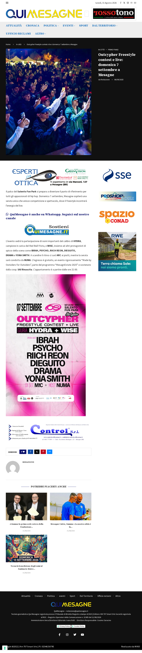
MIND (137, 646)
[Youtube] (131, 3)
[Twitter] (124, 3)
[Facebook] (121, 3)
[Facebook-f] (59, 634)
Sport (83, 25)
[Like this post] (24, 452)
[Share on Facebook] (30, 452)
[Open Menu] (7, 3)
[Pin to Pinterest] (43, 452)
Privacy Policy (64, 626)
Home (8, 44)
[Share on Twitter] (37, 452)
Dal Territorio (104, 25)
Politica (50, 25)
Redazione (105, 79)
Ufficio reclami (18, 33)
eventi (68, 25)
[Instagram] (128, 3)
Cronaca (32, 25)
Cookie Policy (79, 626)
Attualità (14, 25)
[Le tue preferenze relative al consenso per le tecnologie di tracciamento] (4, 648)
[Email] (135, 3)
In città (18, 44)
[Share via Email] (49, 452)
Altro (39, 33)
